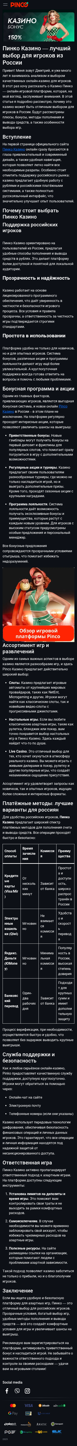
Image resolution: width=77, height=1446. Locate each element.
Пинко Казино (14, 149)
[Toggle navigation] (5, 4)
